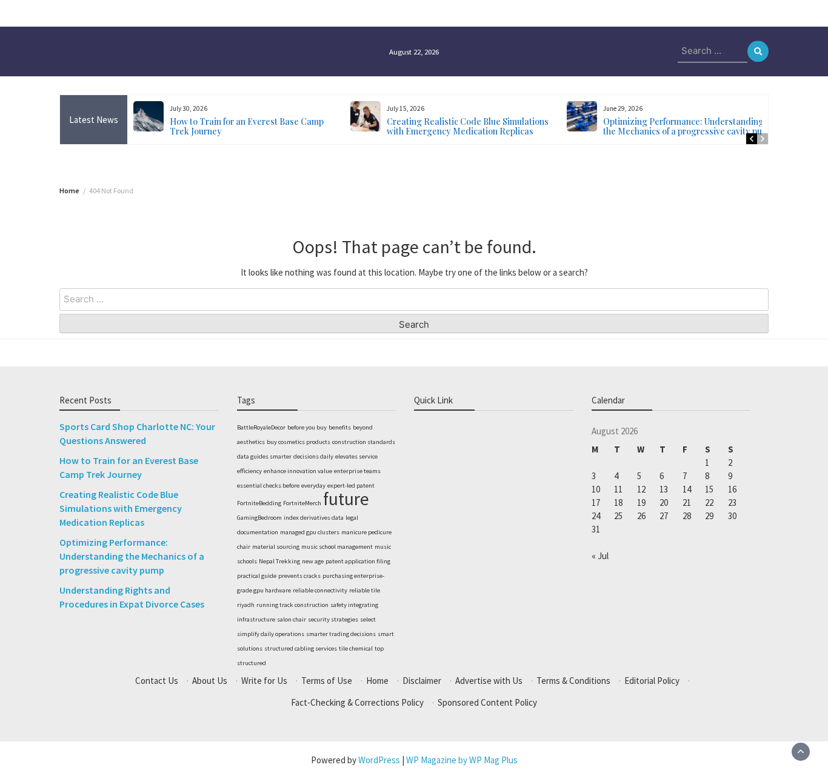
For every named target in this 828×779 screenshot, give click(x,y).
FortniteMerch (302, 503)
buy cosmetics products (298, 442)
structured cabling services (300, 648)
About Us (209, 680)
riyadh (246, 605)
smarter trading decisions (341, 634)
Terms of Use (326, 680)
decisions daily (313, 456)
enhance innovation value (298, 471)
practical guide (256, 576)
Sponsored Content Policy (487, 702)
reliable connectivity (320, 590)
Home (377, 680)
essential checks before (268, 485)
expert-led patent (351, 485)
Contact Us (156, 680)
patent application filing (358, 561)
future (346, 499)
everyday (313, 485)
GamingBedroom (259, 518)
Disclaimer (421, 680)
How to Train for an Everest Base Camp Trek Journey (247, 126)
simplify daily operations (270, 634)
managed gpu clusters (309, 532)
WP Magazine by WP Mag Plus (462, 760)
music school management (337, 547)
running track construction (292, 605)
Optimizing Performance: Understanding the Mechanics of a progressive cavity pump (688, 126)
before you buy (307, 427)
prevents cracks (299, 576)
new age (313, 561)
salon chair (291, 619)
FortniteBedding (259, 503)
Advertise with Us (489, 680)
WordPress (379, 760)
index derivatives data (314, 518)
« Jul (600, 556)
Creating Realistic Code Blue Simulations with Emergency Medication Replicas (468, 126)
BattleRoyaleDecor (261, 427)
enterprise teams (357, 471)
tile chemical (356, 648)
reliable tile (364, 590)
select (368, 619)
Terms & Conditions (573, 680)
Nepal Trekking (279, 561)
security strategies (333, 619)
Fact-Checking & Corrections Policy (357, 702)
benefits (340, 427)
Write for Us (264, 680)
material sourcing (275, 547)
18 (618, 502)
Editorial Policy (651, 680)
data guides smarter (264, 456)
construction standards (363, 442)
